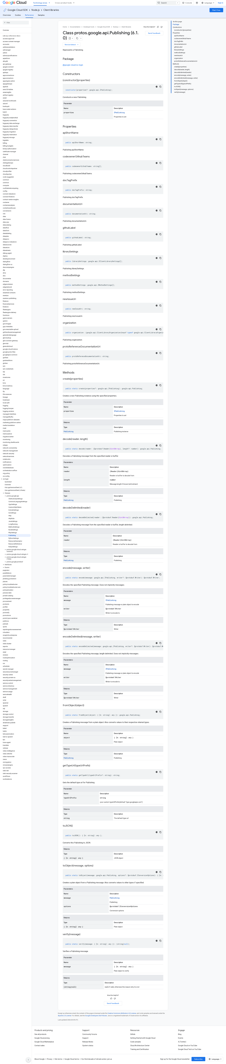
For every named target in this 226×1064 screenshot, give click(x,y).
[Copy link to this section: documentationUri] (84, 204)
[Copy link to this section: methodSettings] (82, 275)
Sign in (220, 3)
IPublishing (119, 112)
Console (188, 3)
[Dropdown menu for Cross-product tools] (74, 3)
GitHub (132, 1034)
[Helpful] (158, 27)
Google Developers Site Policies (96, 1015)
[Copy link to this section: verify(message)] (82, 934)
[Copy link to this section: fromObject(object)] (86, 705)
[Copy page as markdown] (77, 38)
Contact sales (39, 1045)
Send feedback (154, 33)
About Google (39, 1059)
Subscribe (198, 1059)
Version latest (72, 45)
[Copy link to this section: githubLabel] (77, 228)
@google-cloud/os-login (73, 65)
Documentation (75, 27)
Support (85, 1038)
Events (180, 1038)
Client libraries (51, 10)
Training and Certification (139, 1049)
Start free (216, 10)
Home (65, 27)
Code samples (135, 1042)
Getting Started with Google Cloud (142, 1038)
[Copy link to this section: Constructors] (83, 74)
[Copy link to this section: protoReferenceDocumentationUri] (102, 346)
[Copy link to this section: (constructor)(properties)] (92, 80)
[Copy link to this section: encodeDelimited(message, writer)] (103, 636)
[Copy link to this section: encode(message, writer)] (92, 568)
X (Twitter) (182, 1042)
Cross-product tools (63, 3)
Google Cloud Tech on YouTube (189, 1049)
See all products (40, 1034)
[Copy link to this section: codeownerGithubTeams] (92, 156)
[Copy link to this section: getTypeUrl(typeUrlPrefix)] (92, 765)
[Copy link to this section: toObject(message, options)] (95, 865)
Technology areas (40, 3)
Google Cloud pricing (42, 1038)
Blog (179, 1034)
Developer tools (88, 27)
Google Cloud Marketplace (44, 1042)
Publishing (68, 431)
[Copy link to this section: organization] (78, 323)
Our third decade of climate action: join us (96, 1059)
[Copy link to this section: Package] (76, 59)
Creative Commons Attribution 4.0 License (122, 1013)
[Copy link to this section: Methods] (77, 372)
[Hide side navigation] (28, 1059)
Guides (18, 15)
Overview (7, 15)
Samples (41, 15)
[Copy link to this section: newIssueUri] (78, 299)
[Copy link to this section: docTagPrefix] (79, 180)
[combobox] (168, 3)
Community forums (89, 1034)
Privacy (49, 1059)
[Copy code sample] (160, 87)
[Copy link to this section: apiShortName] (80, 133)
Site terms (58, 1059)
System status (87, 1045)
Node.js (35, 10)
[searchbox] (16, 22)
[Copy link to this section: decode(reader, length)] (90, 439)
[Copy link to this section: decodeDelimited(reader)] (92, 508)
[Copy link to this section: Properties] (79, 126)
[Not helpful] (161, 27)
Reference (29, 15)
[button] (15, 479)
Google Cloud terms (72, 1059)
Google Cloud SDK (18, 10)
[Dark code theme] (157, 87)
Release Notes (87, 1042)
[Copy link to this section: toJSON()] (75, 826)
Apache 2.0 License (64, 1015)
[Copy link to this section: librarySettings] (80, 251)
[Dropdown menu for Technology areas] (50, 3)
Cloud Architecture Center (140, 1045)
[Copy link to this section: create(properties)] (85, 379)
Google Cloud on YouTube (187, 1045)
